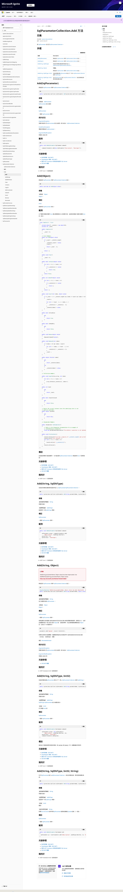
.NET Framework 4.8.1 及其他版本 (49, 671)
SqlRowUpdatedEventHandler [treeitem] (10, 213)
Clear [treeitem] (6, 182)
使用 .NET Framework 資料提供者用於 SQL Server (54, 161)
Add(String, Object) (42, 68)
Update (70, 811)
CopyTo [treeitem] (7, 187)
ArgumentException (44, 121)
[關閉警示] (120, 3)
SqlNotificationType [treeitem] (7, 159)
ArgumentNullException (45, 133)
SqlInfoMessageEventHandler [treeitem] (10, 148)
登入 (120, 12)
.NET (43, 26)
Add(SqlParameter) (42, 58)
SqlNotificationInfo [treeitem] (7, 153)
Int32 (40, 203)
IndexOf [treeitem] (7, 192)
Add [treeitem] (6, 174)
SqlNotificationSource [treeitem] (8, 156)
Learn (38, 26)
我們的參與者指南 (44, 872)
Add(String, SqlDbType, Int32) (45, 73)
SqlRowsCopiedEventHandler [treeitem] (10, 208)
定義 (104, 28)
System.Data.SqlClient (47, 39)
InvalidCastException (44, 127)
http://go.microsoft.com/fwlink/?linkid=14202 (53, 578)
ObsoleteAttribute (46, 640)
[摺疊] (21, 25)
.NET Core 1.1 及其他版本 (46, 171)
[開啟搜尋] (117, 12)
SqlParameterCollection (56, 44)
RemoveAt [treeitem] (7, 200)
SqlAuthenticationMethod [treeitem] (9, 49)
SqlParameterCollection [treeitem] (9, 166)
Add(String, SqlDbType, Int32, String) (111, 41)
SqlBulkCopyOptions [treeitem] (8, 69)
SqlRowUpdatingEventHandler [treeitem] (10, 218)
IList (51, 214)
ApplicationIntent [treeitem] (7, 36)
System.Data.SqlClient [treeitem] (8, 33)
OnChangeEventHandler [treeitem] (8, 38)
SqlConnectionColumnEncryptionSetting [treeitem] (12, 114)
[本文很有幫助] (113, 47)
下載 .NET (118, 16)
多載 (104, 30)
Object (46, 194)
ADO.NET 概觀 (45, 163)
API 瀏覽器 (48, 26)
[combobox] (11, 28)
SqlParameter (42, 44)
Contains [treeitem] (7, 185)
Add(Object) (40, 61)
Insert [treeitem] (6, 195)
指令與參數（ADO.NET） (47, 157)
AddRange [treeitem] (7, 177)
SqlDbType (57, 74)
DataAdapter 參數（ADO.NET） (49, 159)
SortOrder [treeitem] (5, 44)
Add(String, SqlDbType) (43, 63)
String (51, 502)
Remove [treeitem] (7, 198)
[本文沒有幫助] (115, 47)
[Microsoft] (3, 12)
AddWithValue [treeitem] (8, 179)
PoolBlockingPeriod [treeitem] (7, 41)
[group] (62, 94)
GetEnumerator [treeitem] (8, 190)
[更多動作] (84, 26)
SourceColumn (45, 811)
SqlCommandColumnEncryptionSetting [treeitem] (12, 107)
